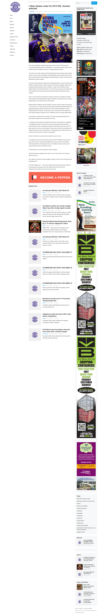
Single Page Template (82, 525)
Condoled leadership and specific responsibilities (88, 601)
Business (12, 30)
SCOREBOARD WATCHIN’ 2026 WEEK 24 (57, 283)
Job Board (12, 40)
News (11, 15)
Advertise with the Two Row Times (86, 501)
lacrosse (34, 1)
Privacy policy (80, 520)
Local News (45, 333)
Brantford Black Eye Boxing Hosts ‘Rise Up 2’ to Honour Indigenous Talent (89, 566)
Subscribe (12, 49)
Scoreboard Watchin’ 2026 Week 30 (56, 190)
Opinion (12, 27)
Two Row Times (82, 610)
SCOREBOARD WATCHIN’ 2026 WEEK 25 (57, 268)
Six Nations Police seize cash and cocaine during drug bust (89, 177)
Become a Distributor (82, 506)
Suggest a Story (14, 36)
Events (44, 225)
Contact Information (82, 508)
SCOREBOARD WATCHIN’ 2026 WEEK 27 (57, 252)
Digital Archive (13, 43)
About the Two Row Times (83, 498)
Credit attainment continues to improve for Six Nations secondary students (88, 593)
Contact (12, 55)
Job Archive (80, 515)
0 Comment (55, 239)
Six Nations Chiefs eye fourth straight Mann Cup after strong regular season (89, 559)
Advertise (12, 52)
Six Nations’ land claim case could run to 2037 (89, 183)
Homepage (79, 513)
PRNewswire (80, 523)
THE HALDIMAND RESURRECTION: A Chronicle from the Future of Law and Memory (88, 542)
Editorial (12, 24)
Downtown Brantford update (88, 191)
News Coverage (81, 173)
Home (30, 1)
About (76, 608)
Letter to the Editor (82, 582)
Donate (11, 46)
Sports (11, 21)
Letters (12, 33)
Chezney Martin (39, 11)
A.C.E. (11, 18)
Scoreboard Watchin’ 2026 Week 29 (56, 237)
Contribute (79, 511)
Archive (79, 503)
